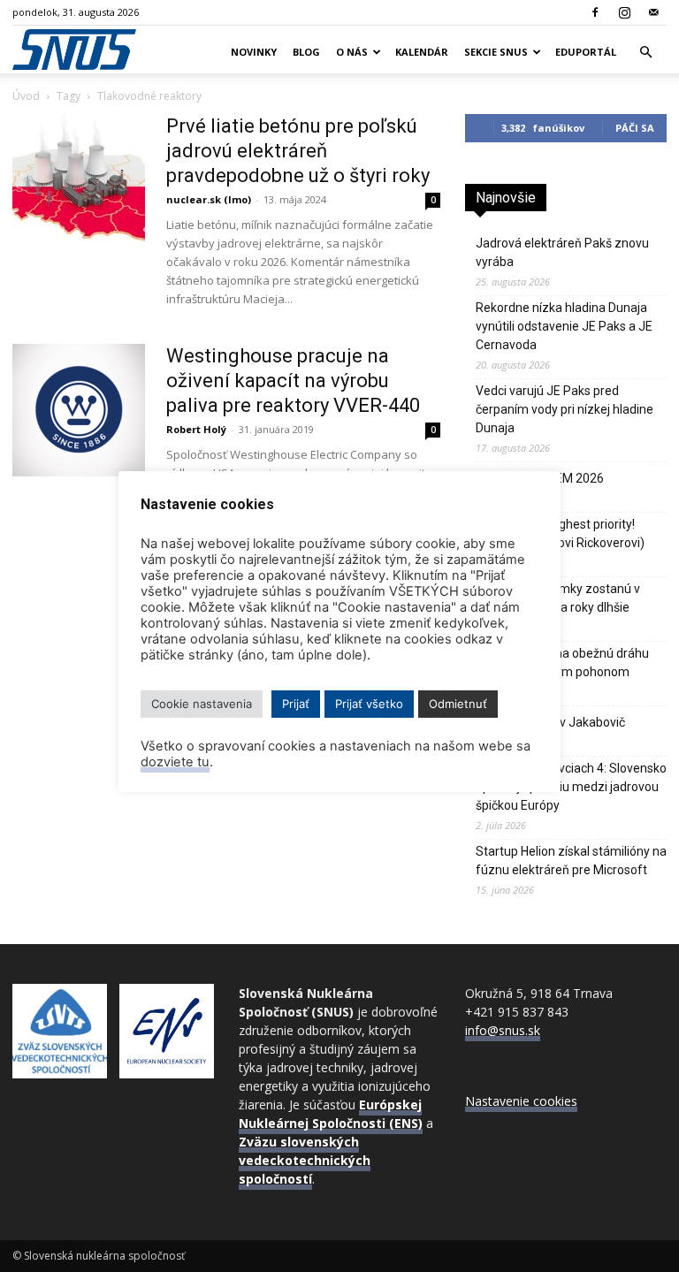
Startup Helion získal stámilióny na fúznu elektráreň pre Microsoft (571, 860)
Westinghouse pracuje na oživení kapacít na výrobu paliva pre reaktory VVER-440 (293, 380)
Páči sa (634, 127)
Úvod (26, 95)
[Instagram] (624, 12)
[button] (645, 52)
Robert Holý (196, 429)
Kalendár (421, 51)
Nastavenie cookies (521, 1101)
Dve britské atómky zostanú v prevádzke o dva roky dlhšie (558, 598)
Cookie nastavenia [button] (201, 704)
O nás (352, 51)
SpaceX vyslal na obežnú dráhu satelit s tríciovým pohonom (562, 662)
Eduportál (585, 51)
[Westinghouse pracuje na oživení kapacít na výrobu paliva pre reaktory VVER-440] (78, 410)
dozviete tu (175, 762)
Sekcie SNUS (496, 51)
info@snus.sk (502, 1030)
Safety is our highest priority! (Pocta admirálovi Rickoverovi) (560, 533)
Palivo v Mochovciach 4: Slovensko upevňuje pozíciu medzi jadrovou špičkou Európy (571, 786)
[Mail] (653, 12)
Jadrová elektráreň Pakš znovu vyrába (562, 252)
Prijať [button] (295, 704)
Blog (306, 51)
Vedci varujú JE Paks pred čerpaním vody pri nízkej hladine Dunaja (564, 409)
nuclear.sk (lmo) (208, 199)
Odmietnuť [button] (458, 704)
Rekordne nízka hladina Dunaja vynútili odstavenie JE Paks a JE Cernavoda (564, 326)
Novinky (254, 51)
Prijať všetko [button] (369, 704)
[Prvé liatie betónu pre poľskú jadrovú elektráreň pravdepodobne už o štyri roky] (78, 180)
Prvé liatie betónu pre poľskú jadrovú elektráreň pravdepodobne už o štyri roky (298, 151)
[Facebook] (595, 12)
